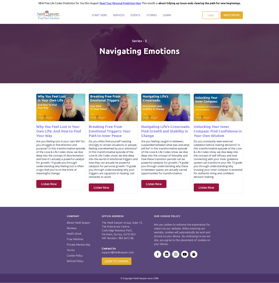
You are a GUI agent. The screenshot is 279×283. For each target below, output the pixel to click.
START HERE (99, 15)
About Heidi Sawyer (78, 222)
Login (211, 15)
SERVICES (118, 15)
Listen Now (49, 184)
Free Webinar (75, 239)
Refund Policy (75, 261)
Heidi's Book (74, 233)
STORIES (151, 15)
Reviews (72, 228)
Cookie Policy (75, 255)
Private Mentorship (78, 244)
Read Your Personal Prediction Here (120, 3)
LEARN (167, 15)
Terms (71, 250)
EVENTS (135, 15)
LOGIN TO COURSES (116, 261)
